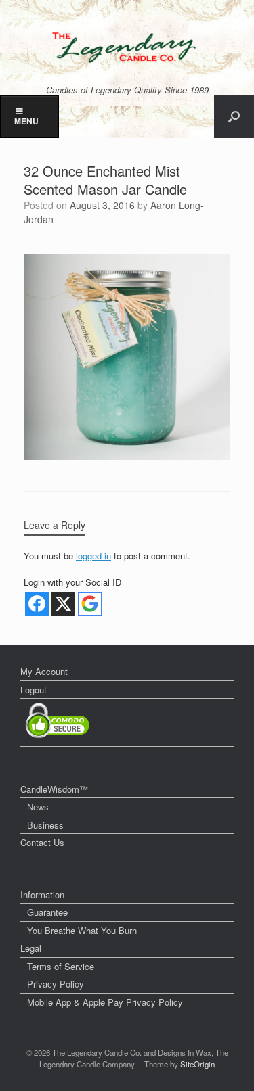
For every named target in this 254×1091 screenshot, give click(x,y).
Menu (26, 121)
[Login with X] (63, 604)
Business (45, 824)
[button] (234, 116)
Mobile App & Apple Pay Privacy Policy (105, 1002)
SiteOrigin (197, 1064)
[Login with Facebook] (37, 604)
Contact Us (42, 842)
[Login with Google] (90, 604)
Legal (30, 948)
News (38, 806)
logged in (93, 555)
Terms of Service (60, 966)
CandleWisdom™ (54, 789)
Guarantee (47, 912)
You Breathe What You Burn (82, 930)
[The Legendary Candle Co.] (127, 47)
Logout (33, 689)
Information (42, 894)
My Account (44, 671)
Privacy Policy (55, 983)
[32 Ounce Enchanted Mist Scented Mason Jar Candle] (127, 456)
